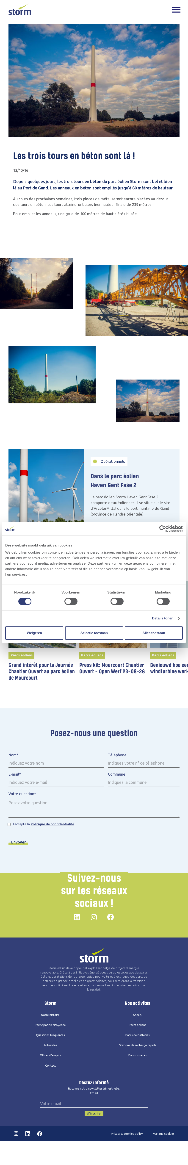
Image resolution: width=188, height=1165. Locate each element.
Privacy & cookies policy (127, 1133)
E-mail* (14, 774)
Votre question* (22, 794)
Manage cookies (163, 1133)
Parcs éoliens (137, 1025)
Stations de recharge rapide (137, 1045)
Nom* (13, 755)
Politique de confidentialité (52, 824)
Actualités (50, 1045)
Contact (50, 1065)
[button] (176, 9)
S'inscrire (94, 1113)
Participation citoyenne (50, 1025)
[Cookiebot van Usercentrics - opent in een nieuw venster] (163, 528)
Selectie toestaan (94, 633)
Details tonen (162, 618)
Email (94, 1093)
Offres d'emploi (50, 1055)
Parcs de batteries (137, 1035)
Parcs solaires (137, 1055)
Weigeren (34, 633)
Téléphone (117, 755)
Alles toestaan (153, 633)
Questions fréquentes (50, 1035)
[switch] (70, 601)
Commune (116, 774)
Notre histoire (50, 1015)
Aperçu (137, 1015)
